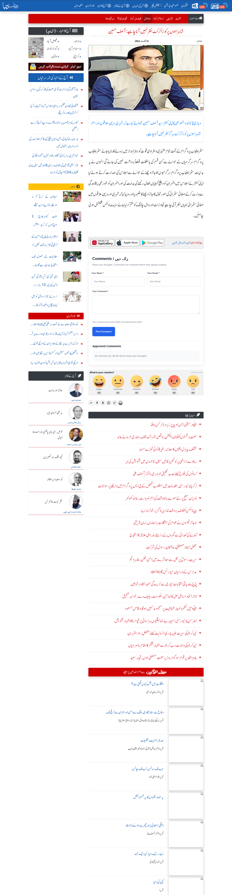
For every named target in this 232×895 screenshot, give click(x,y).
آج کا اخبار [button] (102, 6)
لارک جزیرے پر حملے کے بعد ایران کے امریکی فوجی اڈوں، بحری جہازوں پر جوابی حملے (55, 344)
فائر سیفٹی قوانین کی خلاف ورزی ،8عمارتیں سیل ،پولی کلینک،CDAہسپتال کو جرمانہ (53, 168)
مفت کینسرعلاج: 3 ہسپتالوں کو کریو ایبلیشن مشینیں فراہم (44, 224)
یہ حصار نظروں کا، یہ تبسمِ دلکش (148, 797)
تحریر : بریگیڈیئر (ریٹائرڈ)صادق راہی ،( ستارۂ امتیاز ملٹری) (141, 720)
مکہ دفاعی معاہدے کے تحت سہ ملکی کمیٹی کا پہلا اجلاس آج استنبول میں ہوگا (54, 325)
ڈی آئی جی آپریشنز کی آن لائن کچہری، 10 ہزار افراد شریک (44, 284)
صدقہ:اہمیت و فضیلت (152, 740)
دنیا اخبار (194, 18)
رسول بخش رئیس (74, 422)
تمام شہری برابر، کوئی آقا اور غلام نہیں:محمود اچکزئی (55, 156)
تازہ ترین (89, 6)
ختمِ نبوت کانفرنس (53, 502)
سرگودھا (110, 18)
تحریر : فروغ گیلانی (157, 862)
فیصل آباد (135, 18)
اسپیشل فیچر (156, 6)
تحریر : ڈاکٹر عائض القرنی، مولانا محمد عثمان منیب (146, 748)
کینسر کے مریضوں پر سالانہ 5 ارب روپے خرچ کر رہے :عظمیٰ (54, 125)
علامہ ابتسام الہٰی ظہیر (72, 512)
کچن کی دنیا (159, 882)
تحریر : (161, 890)
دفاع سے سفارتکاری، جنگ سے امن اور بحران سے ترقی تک (135, 712)
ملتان (147, 18)
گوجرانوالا (122, 18)
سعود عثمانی (76, 467)
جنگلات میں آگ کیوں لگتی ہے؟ (147, 684)
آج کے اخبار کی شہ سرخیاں (53, 77)
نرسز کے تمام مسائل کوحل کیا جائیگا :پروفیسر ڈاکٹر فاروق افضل (44, 304)
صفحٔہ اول (79, 5)
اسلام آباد (158, 18)
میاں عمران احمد (74, 444)
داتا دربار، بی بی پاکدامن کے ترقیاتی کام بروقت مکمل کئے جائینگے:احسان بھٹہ (44, 244)
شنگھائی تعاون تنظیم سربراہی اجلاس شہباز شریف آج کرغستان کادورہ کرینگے (54, 109)
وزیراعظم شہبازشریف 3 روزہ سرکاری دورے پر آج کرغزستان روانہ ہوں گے (53, 334)
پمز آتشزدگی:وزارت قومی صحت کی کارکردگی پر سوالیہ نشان (54, 92)
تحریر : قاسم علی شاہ (156, 777)
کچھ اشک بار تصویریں (52, 457)
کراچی (169, 18)
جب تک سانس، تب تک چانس (148, 769)
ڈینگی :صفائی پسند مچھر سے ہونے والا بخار (144, 825)
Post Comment (104, 331)
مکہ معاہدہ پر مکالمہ (54, 479)
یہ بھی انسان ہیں (54, 413)
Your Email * (153, 273)
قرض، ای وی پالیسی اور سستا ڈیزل (47, 435)
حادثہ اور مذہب (55, 390)
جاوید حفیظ (76, 489)
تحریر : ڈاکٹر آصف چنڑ (155, 833)
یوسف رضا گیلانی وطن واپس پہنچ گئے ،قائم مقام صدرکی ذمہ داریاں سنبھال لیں (53, 142)
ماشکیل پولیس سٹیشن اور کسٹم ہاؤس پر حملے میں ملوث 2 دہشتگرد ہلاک (54, 353)
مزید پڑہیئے (190, 415)
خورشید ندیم (76, 400)
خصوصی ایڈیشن (171, 6)
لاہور (178, 18)
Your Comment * (100, 291)
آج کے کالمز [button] (119, 6)
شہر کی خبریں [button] (138, 6)
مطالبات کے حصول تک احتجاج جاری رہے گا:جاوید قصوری (44, 264)
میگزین (184, 6)
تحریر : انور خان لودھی (155, 692)
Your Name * (98, 273)
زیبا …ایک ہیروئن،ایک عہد (149, 854)
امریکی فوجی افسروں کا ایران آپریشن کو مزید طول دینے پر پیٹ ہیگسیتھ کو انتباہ (54, 363)
